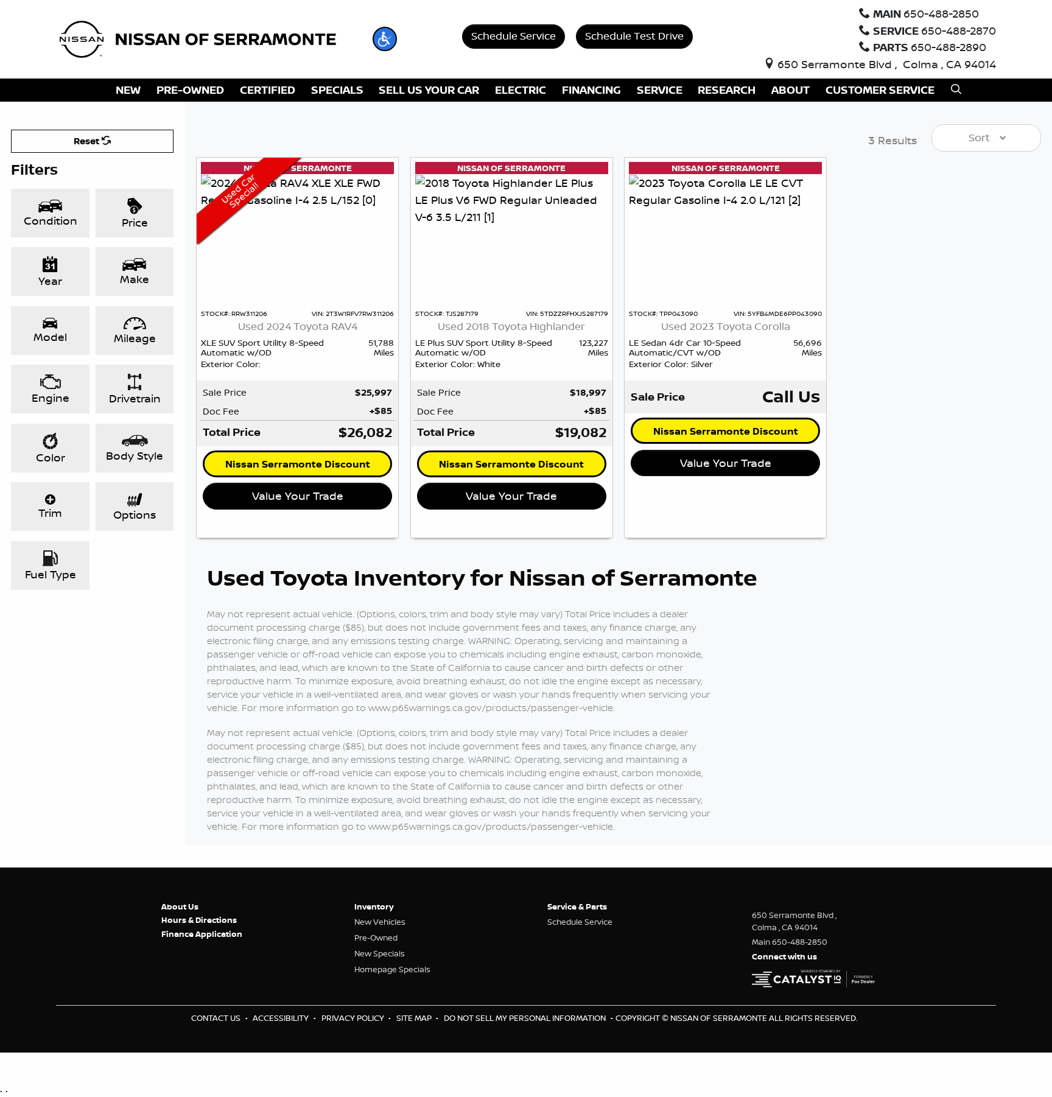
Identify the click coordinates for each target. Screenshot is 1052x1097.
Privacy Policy (353, 1017)
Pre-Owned (376, 937)
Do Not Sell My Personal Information (526, 1017)
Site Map (414, 1017)
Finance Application (201, 934)
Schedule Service (513, 36)
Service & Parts (577, 906)
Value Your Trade (297, 495)
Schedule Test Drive (634, 36)
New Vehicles (379, 921)
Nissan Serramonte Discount (297, 464)
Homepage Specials (392, 969)
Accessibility (281, 1017)
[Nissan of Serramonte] (206, 38)
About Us (179, 906)
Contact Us (216, 1017)
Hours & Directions (199, 920)
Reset (88, 141)
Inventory (374, 906)
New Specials (379, 953)
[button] (385, 39)
